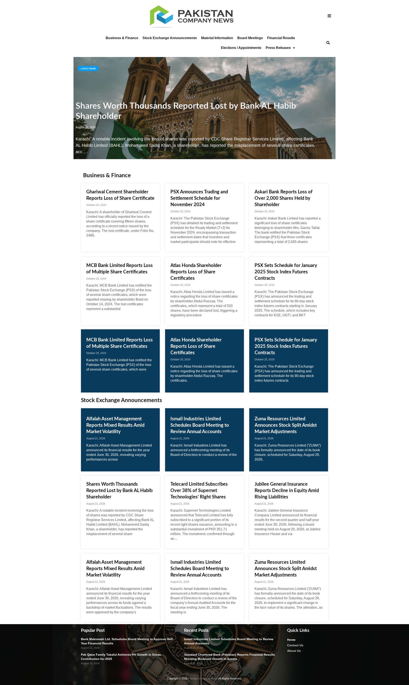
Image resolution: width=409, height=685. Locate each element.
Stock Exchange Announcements (170, 38)
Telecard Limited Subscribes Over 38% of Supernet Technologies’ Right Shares (199, 490)
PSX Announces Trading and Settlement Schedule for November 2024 (199, 198)
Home (291, 639)
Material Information (217, 38)
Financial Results (281, 38)
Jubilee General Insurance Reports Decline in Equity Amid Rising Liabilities (287, 490)
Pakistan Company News (202, 678)
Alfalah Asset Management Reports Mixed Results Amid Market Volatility (115, 425)
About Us (294, 650)
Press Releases (278, 48)
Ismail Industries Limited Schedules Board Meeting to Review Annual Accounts (199, 425)
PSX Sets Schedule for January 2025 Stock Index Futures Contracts (286, 272)
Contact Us (295, 645)
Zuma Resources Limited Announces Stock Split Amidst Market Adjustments (286, 425)
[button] (328, 43)
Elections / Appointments (241, 48)
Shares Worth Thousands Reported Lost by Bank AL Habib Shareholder (119, 490)
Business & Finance (122, 38)
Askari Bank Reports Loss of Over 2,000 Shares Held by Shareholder (284, 198)
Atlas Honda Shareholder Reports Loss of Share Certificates (196, 272)
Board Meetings (250, 38)
